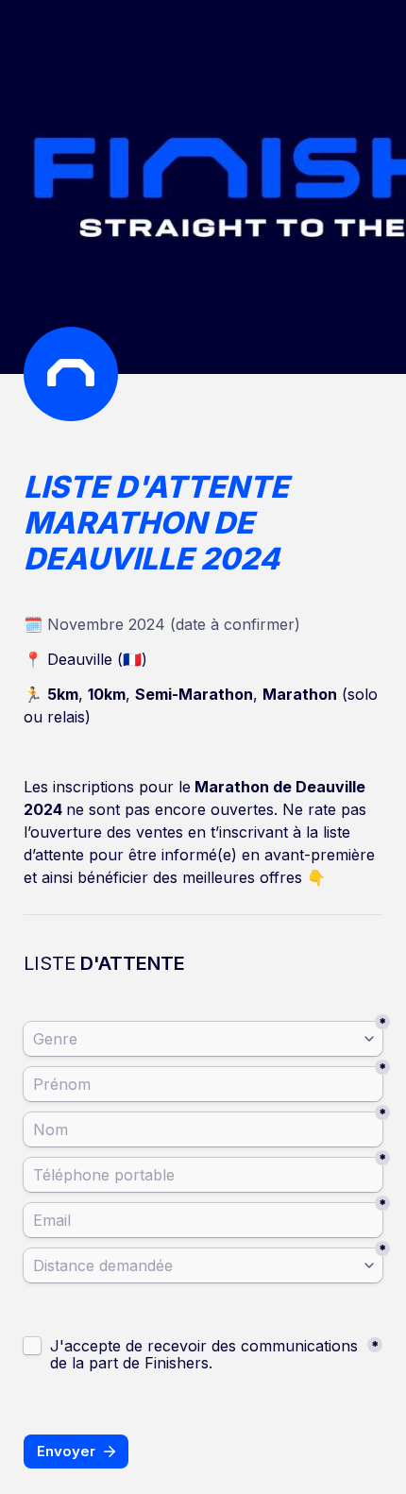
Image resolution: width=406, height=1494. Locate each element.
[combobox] (203, 1039)
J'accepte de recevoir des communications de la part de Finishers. (206, 1354)
